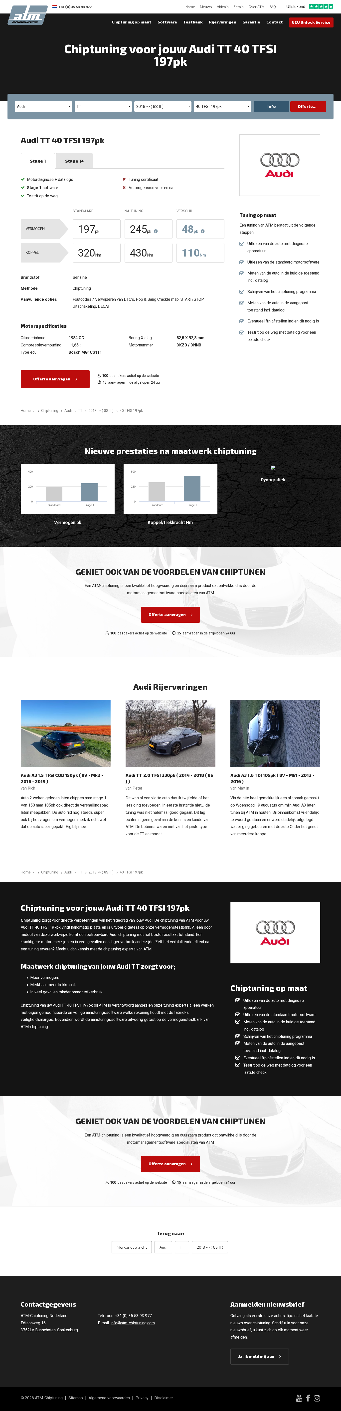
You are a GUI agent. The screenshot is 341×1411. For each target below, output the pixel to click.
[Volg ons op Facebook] (308, 1399)
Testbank (193, 21)
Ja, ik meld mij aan (256, 1356)
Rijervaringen (222, 21)
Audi (163, 1247)
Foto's (239, 6)
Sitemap (75, 1398)
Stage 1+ (74, 161)
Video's (223, 6)
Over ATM (257, 6)
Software (167, 21)
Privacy (142, 1398)
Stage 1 (38, 161)
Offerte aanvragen (51, 378)
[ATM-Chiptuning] (27, 14)
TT (182, 1247)
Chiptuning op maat (131, 21)
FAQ (273, 6)
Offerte (305, 106)
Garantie (251, 21)
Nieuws (206, 6)
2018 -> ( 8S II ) (210, 1247)
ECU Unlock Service (311, 22)
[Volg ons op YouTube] (299, 1399)
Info (271, 106)
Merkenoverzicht (132, 1247)
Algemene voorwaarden (109, 1398)
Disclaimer (163, 1398)
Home (190, 6)
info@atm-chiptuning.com (133, 1323)
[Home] (37, 411)
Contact (274, 21)
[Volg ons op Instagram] (317, 1399)
